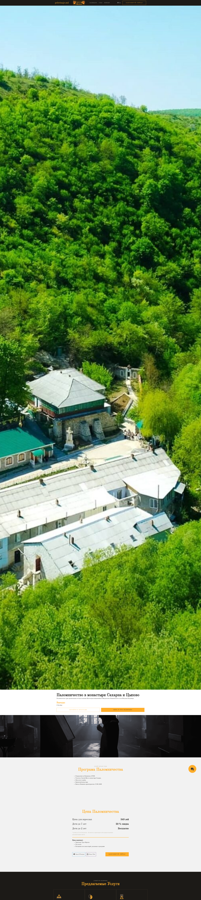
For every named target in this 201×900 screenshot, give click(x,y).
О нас (100, 2)
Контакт (107, 2)
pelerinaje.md (62, 3)
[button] (119, 3)
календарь (93, 2)
